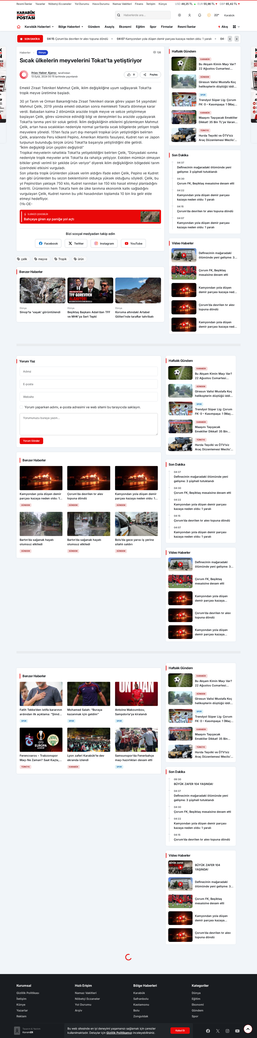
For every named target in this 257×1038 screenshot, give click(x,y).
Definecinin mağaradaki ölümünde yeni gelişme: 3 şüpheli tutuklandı (204, 169)
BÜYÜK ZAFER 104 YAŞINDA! (193, 784)
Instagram (107, 243)
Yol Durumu (82, 3)
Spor (153, 27)
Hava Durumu (100, 3)
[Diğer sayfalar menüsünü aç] (236, 27)
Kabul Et (180, 1030)
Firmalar (167, 27)
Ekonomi (125, 27)
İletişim (150, 3)
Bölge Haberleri (69, 27)
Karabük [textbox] (229, 15)
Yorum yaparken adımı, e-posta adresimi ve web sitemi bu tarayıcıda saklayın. (82, 407)
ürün (81, 259)
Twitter (79, 243)
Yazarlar (40, 3)
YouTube (136, 243)
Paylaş (154, 74)
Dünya (42, 52)
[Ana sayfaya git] (18, 27)
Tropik (62, 259)
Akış (224, 27)
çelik (24, 259)
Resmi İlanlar (24, 3)
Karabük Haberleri (37, 27)
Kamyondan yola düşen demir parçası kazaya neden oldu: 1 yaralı (99, 38)
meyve (42, 259)
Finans (139, 3)
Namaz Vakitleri (122, 3)
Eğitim (140, 27)
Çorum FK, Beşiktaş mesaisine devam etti (205, 183)
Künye (163, 3)
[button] (190, 15)
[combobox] (235, 15)
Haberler (25, 52)
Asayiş (109, 27)
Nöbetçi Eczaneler (59, 3)
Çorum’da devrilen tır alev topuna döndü (205, 211)
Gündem (94, 27)
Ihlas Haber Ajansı (44, 72)
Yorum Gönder (31, 440)
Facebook (51, 243)
